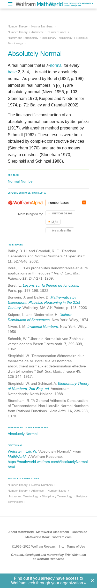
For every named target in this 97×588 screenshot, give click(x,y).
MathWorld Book (37, 537)
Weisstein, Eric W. (22, 451)
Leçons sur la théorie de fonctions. (51, 285)
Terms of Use (76, 546)
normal (56, 65)
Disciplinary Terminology (57, 37)
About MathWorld (21, 532)
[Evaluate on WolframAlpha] (84, 202)
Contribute (79, 532)
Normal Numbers (42, 26)
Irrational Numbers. (43, 326)
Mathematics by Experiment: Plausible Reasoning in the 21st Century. (44, 302)
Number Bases (57, 32)
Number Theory (18, 26)
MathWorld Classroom (52, 532)
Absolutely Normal (23, 434)
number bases (61, 213)
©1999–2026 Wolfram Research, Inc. (38, 546)
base (12, 72)
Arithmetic (37, 32)
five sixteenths (61, 230)
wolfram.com (62, 537)
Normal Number (21, 181)
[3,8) (54, 222)
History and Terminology (23, 37)
